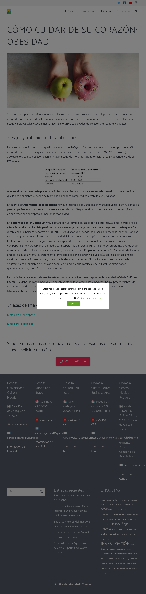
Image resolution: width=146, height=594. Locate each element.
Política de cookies (86, 298)
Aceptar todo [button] (73, 303)
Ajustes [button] (97, 298)
